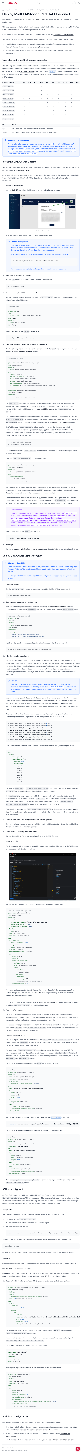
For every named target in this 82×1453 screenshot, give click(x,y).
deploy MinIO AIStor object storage (28, 549)
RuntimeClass (7, 1268)
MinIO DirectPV (39, 993)
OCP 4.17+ (28, 1268)
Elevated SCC (18, 1268)
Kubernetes (18, 10)
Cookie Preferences (8, 1448)
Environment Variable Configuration (45, 1430)
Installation (9, 10)
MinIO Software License (36, 19)
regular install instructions (64, 34)
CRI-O (47, 1276)
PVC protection (49, 1002)
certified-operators (27, 71)
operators (22, 44)
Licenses (62, 269)
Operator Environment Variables (20, 352)
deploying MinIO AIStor (21, 170)
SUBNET (15, 190)
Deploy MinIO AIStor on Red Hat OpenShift (49, 10)
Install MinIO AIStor (29, 10)
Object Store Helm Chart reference (62, 1440)
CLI (17, 841)
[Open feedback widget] (78, 1449)
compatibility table (45, 409)
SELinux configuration (44, 576)
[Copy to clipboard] (76, 260)
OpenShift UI (10, 841)
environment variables (58, 607)
